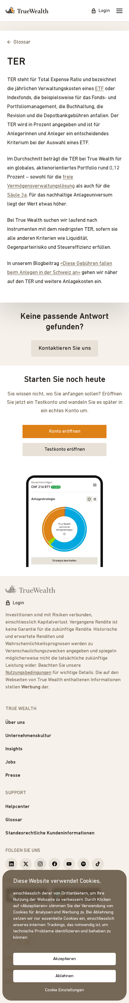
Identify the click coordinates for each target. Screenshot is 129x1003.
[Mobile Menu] (119, 11)
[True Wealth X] (26, 864)
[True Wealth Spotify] (83, 864)
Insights (13, 749)
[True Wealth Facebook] (55, 864)
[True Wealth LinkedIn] (11, 864)
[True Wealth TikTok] (98, 864)
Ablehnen (65, 976)
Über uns (15, 722)
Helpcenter (17, 806)
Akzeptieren (64, 959)
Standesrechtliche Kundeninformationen (49, 833)
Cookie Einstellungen (64, 990)
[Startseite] (27, 10)
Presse (12, 775)
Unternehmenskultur (28, 735)
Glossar (13, 820)
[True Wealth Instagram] (40, 864)
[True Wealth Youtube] (69, 864)
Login (104, 10)
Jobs (10, 762)
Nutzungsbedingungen (28, 672)
